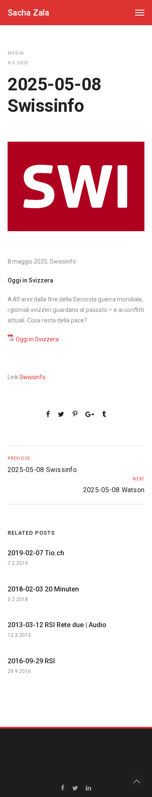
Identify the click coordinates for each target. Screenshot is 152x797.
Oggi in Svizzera (37, 339)
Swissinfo (32, 377)
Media (16, 53)
